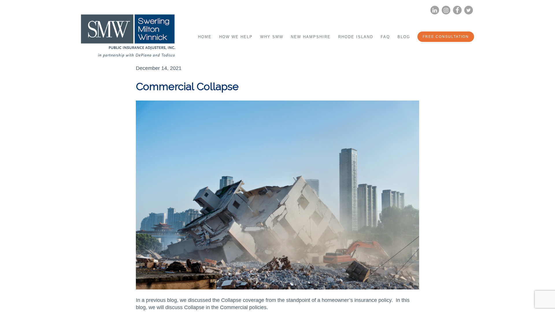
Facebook (457, 10)
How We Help (236, 37)
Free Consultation (446, 37)
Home (205, 37)
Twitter (468, 10)
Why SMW (271, 37)
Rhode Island (355, 37)
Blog (403, 37)
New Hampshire (311, 37)
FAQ (385, 37)
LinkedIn (434, 10)
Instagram (446, 10)
